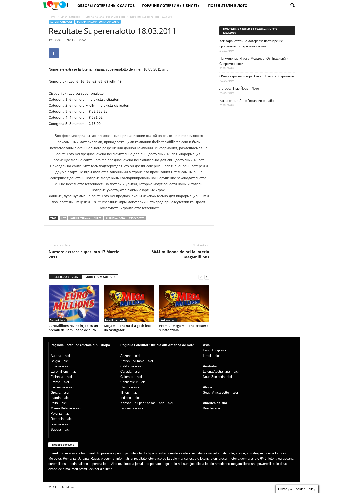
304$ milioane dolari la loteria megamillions (180, 254)
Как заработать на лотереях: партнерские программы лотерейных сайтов (251, 43)
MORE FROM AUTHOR (100, 277)
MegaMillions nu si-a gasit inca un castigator (128, 327)
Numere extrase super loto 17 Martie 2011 (84, 254)
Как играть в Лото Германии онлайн (246, 101)
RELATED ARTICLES (65, 277)
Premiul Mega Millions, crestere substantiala (183, 327)
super (97, 218)
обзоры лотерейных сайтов (106, 5)
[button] (292, 5)
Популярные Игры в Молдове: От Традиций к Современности (253, 61)
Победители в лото (227, 5)
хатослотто (136, 218)
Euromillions (57, 320)
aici (67, 356)
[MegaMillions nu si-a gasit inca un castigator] (129, 303)
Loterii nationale (71, 16)
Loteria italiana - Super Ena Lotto (105, 16)
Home (52, 16)
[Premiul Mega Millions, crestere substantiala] (184, 303)
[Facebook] (54, 53)
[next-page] (206, 277)
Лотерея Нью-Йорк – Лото (239, 88)
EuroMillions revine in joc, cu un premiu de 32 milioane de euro (73, 327)
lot (63, 218)
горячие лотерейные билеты (171, 5)
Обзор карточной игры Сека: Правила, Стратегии (256, 76)
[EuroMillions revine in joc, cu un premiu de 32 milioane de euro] (74, 303)
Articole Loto (168, 320)
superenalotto (115, 218)
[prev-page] (200, 277)
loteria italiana (80, 218)
